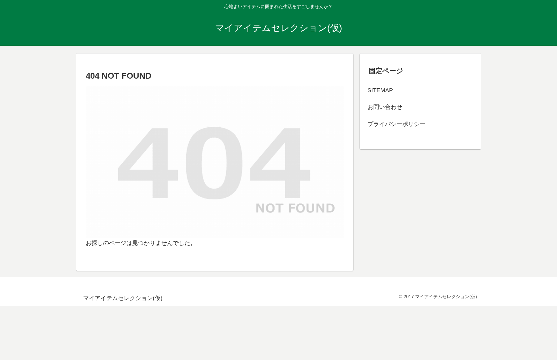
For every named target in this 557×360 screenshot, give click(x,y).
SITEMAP (380, 90)
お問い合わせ (384, 107)
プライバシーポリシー (396, 124)
